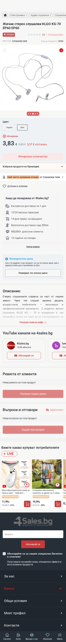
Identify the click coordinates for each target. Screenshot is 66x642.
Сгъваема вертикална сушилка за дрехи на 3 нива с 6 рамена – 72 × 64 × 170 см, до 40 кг (46, 491)
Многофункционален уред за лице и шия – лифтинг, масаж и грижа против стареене (16, 491)
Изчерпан (12, 136)
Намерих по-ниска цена (33, 272)
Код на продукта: (49, 41)
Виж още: (7, 41)
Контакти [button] (11, 625)
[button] (33, 166)
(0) (43, 34)
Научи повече (33, 247)
